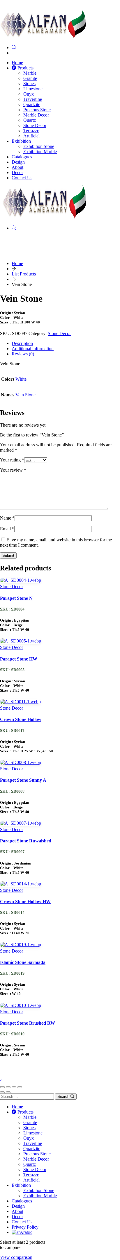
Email (7, 528)
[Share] (14, 1087)
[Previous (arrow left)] (2, 1092)
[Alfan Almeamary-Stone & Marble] (43, 37)
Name (7, 518)
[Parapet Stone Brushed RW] (20, 1006)
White (21, 379)
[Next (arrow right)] (8, 1092)
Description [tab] (22, 343)
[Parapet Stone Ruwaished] (20, 824)
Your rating (12, 459)
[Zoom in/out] (2, 1087)
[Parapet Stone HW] (20, 642)
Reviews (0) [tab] (23, 353)
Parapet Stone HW (18, 658)
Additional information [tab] (33, 348)
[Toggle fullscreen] (8, 1087)
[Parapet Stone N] (20, 581)
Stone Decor (59, 333)
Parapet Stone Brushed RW (27, 1023)
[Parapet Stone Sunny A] (20, 763)
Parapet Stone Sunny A (23, 780)
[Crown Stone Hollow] (20, 702)
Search (63, 1096)
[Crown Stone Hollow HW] (20, 885)
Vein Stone (25, 394)
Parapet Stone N (16, 598)
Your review (13, 470)
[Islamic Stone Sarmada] (20, 945)
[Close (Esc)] (19, 1087)
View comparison (16, 1257)
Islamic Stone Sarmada (22, 962)
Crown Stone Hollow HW (25, 901)
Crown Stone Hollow (20, 719)
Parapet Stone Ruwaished (25, 840)
